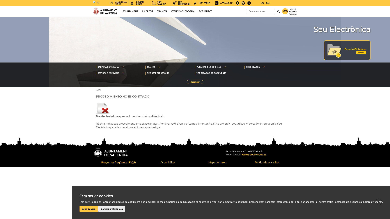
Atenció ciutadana (183, 11)
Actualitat (205, 11)
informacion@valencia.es (253, 155)
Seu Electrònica (342, 29)
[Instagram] (250, 3)
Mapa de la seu (217, 162)
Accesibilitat (168, 162)
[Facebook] (238, 3)
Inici (105, 11)
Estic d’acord (88, 209)
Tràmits (162, 11)
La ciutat (147, 11)
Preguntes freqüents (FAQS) (118, 162)
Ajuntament (130, 11)
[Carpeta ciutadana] (347, 59)
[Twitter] (244, 3)
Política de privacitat (267, 162)
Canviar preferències (112, 209)
